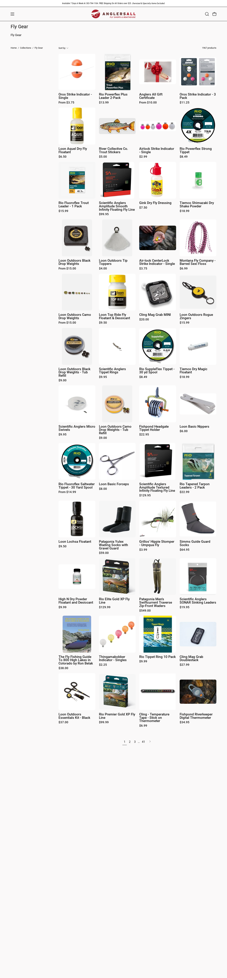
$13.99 (104, 102)
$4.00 (103, 268)
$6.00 (184, 431)
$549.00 (145, 610)
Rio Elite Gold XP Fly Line (114, 601)
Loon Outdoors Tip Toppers (113, 262)
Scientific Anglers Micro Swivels (77, 428)
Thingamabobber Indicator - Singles (113, 658)
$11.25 (184, 102)
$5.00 (103, 156)
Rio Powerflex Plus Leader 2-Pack (113, 96)
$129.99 (104, 607)
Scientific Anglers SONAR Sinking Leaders (198, 601)
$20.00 (144, 319)
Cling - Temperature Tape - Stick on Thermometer (154, 718)
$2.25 (103, 664)
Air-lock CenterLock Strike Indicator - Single (157, 262)
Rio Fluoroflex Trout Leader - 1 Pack (74, 204)
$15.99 (63, 211)
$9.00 (63, 380)
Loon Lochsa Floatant (75, 541)
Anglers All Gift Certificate (150, 96)
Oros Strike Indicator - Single (75, 96)
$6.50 (63, 156)
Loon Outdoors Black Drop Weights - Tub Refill (74, 372)
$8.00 (103, 489)
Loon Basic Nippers (194, 426)
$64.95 (184, 549)
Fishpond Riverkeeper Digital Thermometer (196, 716)
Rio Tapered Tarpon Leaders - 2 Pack (195, 486)
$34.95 (184, 722)
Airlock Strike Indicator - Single (156, 150)
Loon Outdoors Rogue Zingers (196, 316)
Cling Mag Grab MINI (155, 315)
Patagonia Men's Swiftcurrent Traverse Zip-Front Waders (155, 602)
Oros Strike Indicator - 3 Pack (198, 96)
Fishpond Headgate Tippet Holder (154, 428)
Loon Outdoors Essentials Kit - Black (74, 716)
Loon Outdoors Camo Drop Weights (75, 316)
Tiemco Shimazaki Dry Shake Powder (197, 204)
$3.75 (143, 268)
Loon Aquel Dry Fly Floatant (73, 150)
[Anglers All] (113, 14)
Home (14, 48)
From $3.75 (66, 102)
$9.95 (103, 377)
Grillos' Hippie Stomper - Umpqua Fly (156, 543)
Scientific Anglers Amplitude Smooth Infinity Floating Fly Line (117, 206)
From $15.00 (67, 268)
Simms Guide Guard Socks (195, 543)
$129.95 (145, 495)
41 (143, 741)
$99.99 (104, 722)
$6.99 (184, 268)
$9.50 (103, 322)
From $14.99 (67, 492)
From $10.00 (148, 102)
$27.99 (184, 664)
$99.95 (104, 214)
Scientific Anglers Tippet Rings (112, 370)
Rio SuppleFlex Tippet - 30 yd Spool (157, 370)
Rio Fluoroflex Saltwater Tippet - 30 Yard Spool (77, 486)
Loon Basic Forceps (114, 484)
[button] (207, 14)
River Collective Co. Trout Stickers (113, 150)
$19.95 (184, 607)
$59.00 (104, 553)
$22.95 (144, 434)
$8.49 (184, 156)
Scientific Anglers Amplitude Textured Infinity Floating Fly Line (157, 487)
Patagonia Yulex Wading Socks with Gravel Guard (113, 545)
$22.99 (184, 492)
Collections (25, 48)
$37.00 (63, 722)
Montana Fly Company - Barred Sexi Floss (197, 262)
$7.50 (143, 207)
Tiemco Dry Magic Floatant (193, 370)
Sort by (62, 48)
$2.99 (143, 156)
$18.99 (184, 211)
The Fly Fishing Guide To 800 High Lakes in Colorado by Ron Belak (76, 660)
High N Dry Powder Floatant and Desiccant (76, 601)
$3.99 (143, 549)
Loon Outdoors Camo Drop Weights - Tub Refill (115, 430)
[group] (113, 3)
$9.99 (63, 607)
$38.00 (63, 668)
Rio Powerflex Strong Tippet (196, 150)
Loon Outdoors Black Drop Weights (74, 262)
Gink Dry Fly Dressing (155, 203)
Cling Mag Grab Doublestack (191, 658)
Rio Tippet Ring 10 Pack (157, 657)
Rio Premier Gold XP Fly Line (117, 716)
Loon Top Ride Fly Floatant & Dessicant (114, 316)
